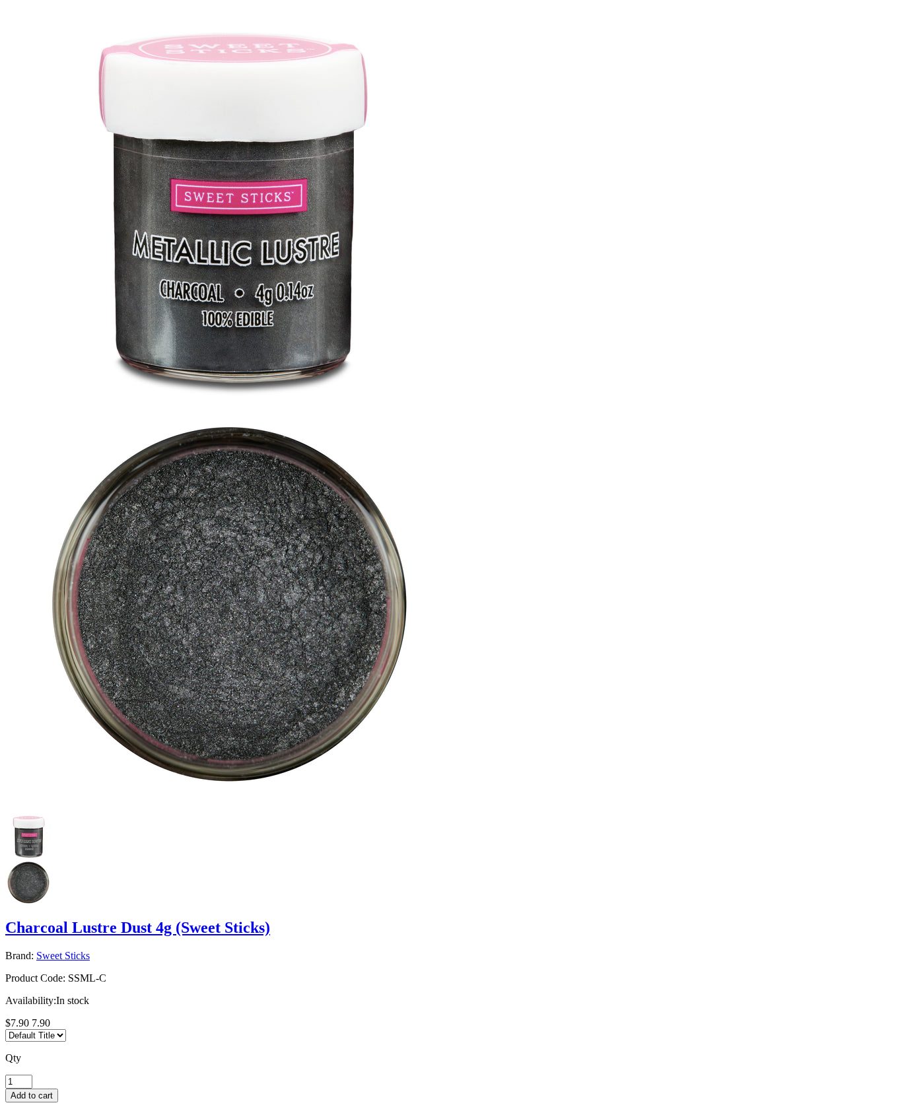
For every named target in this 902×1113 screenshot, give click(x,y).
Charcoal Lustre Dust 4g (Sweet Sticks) (137, 927)
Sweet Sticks (63, 955)
